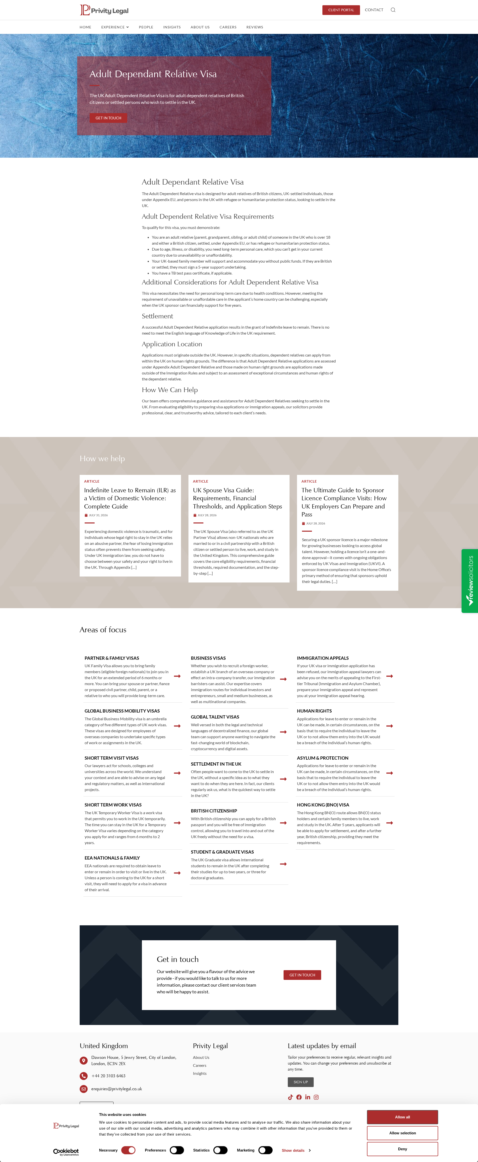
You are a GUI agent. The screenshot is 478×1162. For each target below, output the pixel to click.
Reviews (254, 27)
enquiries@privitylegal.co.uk (116, 1088)
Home (85, 27)
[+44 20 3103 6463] (84, 1076)
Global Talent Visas (215, 717)
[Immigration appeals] (389, 676)
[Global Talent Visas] (283, 732)
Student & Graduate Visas (222, 852)
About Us (200, 27)
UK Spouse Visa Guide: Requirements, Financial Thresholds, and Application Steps (237, 498)
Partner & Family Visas (112, 658)
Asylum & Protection (323, 758)
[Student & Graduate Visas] (283, 864)
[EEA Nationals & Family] (177, 873)
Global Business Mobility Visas (122, 711)
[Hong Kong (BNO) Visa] (389, 823)
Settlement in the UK (216, 764)
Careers (228, 27)
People (146, 27)
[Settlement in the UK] (283, 779)
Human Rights (314, 711)
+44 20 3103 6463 (108, 1076)
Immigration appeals (323, 658)
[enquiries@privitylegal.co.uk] (84, 1089)
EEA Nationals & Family (112, 858)
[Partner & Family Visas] (177, 676)
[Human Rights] (389, 726)
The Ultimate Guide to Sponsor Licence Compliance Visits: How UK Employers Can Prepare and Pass (344, 502)
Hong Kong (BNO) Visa (323, 804)
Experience (113, 27)
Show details (293, 1150)
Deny (402, 1149)
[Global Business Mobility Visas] (177, 726)
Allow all (402, 1117)
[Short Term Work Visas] (177, 823)
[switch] (177, 1150)
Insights (172, 27)
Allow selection (402, 1133)
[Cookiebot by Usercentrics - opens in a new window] (66, 1152)
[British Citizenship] (283, 823)
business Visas (208, 658)
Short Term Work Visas (113, 804)
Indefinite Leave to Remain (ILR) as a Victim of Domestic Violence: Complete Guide (130, 498)
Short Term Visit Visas (112, 758)
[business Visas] (283, 679)
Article (92, 481)
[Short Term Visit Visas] (177, 773)
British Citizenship (214, 810)
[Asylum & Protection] (389, 773)
